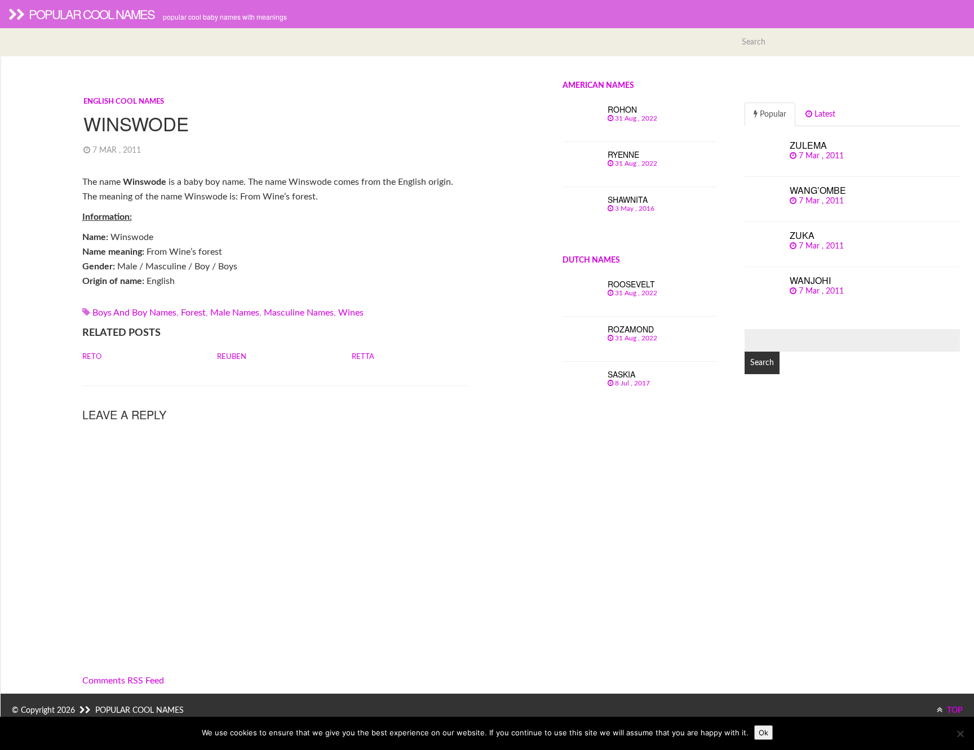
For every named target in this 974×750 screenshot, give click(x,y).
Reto (91, 357)
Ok (763, 732)
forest (193, 312)
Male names (234, 312)
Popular (772, 114)
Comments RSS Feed (123, 680)
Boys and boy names (134, 312)
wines (351, 312)
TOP (954, 711)
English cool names (123, 101)
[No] (960, 733)
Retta (363, 357)
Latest (823, 114)
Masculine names (299, 312)
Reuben (231, 357)
